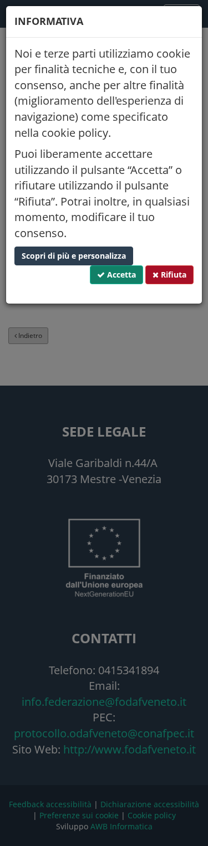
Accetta (120, 274)
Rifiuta (172, 274)
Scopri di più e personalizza (74, 255)
